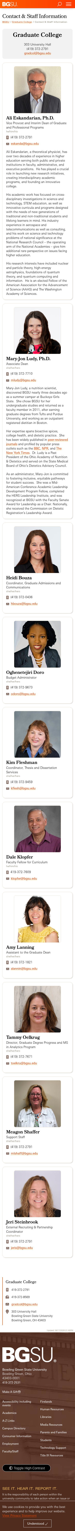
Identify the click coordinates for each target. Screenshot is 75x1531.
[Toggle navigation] (69, 4)
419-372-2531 (11, 1382)
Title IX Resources (51, 1455)
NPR (45, 448)
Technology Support (53, 1447)
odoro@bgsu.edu (23, 694)
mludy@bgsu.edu (23, 380)
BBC (37, 448)
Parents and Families (53, 1432)
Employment (10, 1443)
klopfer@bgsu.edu (24, 878)
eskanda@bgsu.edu (25, 143)
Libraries (46, 1417)
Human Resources (52, 1409)
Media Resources (51, 1424)
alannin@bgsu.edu (24, 968)
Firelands (46, 1401)
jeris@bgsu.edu (22, 1248)
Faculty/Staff (10, 1451)
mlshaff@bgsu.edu (24, 1153)
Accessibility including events (16, 1403)
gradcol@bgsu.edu (37, 53)
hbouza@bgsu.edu (24, 603)
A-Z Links (8, 1420)
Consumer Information (16, 1436)
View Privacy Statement (19, 1515)
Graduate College (22, 22)
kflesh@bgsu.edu (23, 788)
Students (46, 1440)
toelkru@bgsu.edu (24, 1063)
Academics (9, 1413)
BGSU (5, 22)
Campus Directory (13, 1428)
